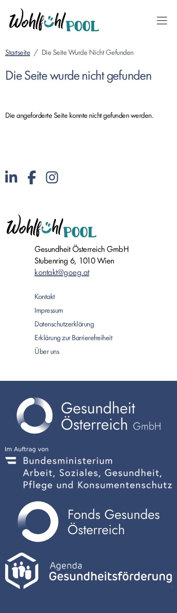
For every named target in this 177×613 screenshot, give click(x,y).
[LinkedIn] (11, 177)
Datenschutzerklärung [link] (64, 324)
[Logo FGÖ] (88, 521)
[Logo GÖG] (88, 415)
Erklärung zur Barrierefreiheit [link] (73, 337)
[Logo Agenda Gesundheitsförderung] (88, 571)
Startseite (17, 52)
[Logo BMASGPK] (88, 469)
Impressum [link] (48, 310)
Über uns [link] (46, 351)
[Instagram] (52, 177)
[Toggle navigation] (162, 20)
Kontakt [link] (44, 296)
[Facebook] (31, 177)
